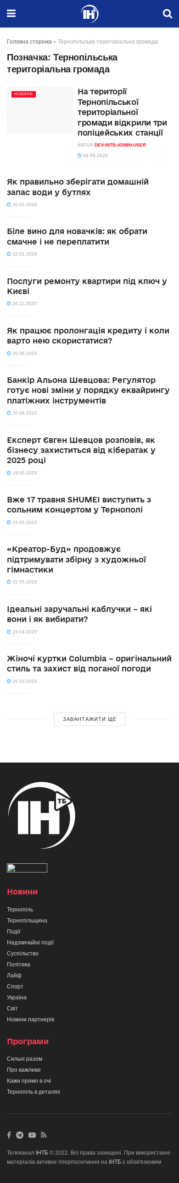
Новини (23, 94)
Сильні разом (24, 1059)
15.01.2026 (24, 253)
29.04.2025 (24, 631)
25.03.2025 (24, 681)
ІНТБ (42, 1153)
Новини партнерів (30, 1019)
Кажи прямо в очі (29, 1081)
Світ (12, 1008)
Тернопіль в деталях (33, 1092)
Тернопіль (20, 909)
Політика (18, 964)
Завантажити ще (90, 719)
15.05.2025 (24, 522)
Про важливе (24, 1070)
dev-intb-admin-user (120, 144)
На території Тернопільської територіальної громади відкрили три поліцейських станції (122, 112)
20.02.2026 (24, 204)
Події (13, 931)
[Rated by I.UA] (27, 869)
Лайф (14, 975)
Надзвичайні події (30, 942)
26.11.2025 (24, 303)
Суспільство (23, 953)
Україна (17, 997)
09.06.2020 (95, 155)
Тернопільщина (27, 920)
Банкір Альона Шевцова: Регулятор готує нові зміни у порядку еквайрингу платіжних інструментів (88, 390)
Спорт (15, 986)
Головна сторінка (29, 41)
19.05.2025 (24, 472)
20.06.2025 (24, 353)
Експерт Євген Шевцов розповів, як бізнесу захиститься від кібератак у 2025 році (81, 450)
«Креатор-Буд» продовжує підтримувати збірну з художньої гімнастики (76, 559)
